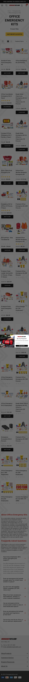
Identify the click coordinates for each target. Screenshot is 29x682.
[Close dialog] (28, 335)
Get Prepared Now (22, 345)
